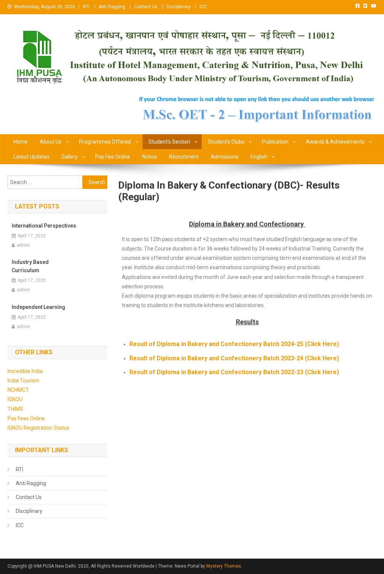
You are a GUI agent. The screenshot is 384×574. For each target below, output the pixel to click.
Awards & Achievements (335, 142)
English (258, 157)
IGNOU (15, 399)
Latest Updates (32, 157)
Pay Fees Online (26, 418)
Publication (275, 142)
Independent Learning (38, 307)
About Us (51, 142)
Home (21, 142)
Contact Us (146, 6)
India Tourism (23, 381)
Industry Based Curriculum (30, 266)
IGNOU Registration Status (38, 428)
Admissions (224, 157)
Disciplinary (178, 6)
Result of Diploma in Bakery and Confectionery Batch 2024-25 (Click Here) (234, 344)
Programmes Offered (105, 142)
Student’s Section (169, 142)
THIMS (15, 409)
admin (23, 245)
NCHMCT (18, 390)
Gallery (70, 157)
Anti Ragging (112, 6)
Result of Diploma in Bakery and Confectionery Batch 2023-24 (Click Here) (234, 358)
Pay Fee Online (112, 157)
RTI (86, 6)
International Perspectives (44, 226)
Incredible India (25, 371)
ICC (203, 6)
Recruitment (184, 157)
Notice (149, 157)
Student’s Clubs (226, 142)
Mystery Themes (223, 566)
